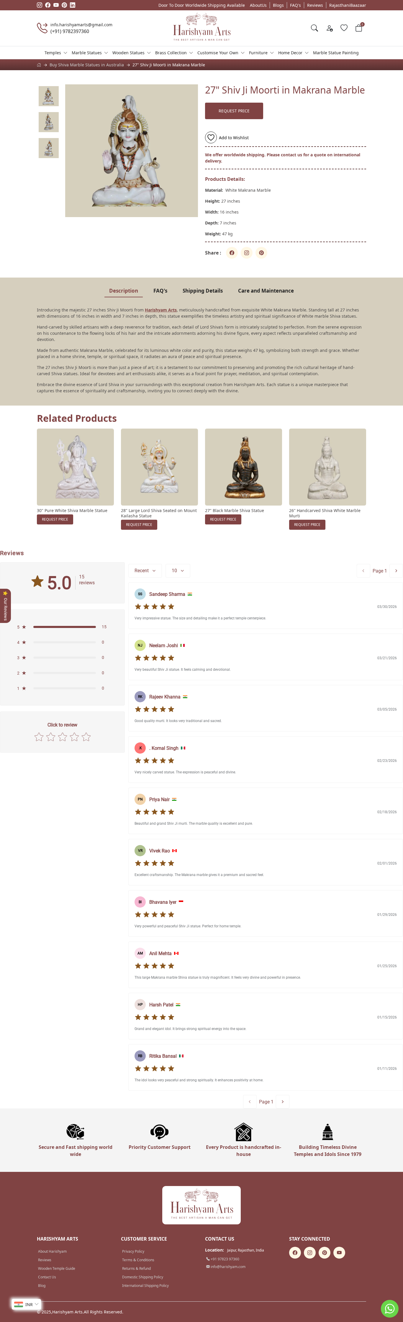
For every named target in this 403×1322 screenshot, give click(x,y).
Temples (53, 52)
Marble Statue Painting (336, 52)
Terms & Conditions (138, 1259)
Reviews (315, 5)
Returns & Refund (136, 1268)
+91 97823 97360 (224, 1259)
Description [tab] (123, 290)
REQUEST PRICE (234, 111)
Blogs (278, 5)
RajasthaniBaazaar (347, 5)
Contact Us (47, 1277)
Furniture (258, 52)
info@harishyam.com (227, 1266)
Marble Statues (87, 52)
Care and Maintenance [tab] (266, 290)
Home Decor (290, 52)
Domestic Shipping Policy (142, 1277)
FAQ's (295, 5)
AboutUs (258, 5)
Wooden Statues (128, 52)
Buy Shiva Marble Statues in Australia (87, 65)
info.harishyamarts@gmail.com (81, 24)
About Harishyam (52, 1251)
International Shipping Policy (145, 1285)
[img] (155, 606)
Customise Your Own (217, 52)
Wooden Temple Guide (56, 1268)
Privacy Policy (133, 1251)
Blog (41, 1285)
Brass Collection (171, 52)
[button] (62, 626)
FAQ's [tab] (160, 290)
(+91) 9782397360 (69, 31)
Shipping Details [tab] (203, 290)
